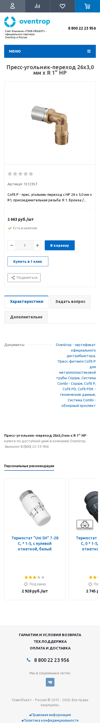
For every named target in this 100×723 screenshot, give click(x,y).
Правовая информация (51, 715)
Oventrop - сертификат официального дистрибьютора (76, 350)
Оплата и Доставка (50, 648)
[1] (10, 174)
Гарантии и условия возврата (50, 635)
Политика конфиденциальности (51, 720)
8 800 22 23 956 (82, 28)
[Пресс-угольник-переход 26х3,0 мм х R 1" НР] (50, 124)
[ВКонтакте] (50, 682)
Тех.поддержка (50, 641)
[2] (15, 174)
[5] (31, 174)
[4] (26, 174)
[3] (20, 174)
